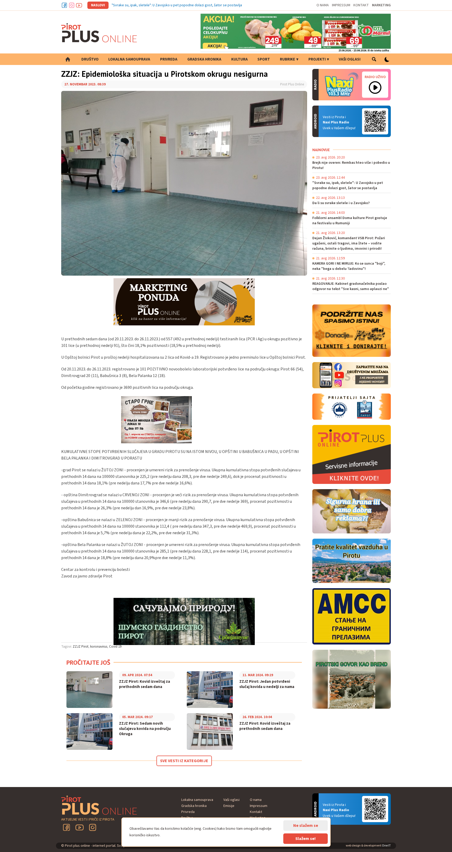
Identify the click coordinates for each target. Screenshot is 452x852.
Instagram (72, 5)
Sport (263, 59)
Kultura (239, 59)
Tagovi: (66, 646)
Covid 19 (115, 646)
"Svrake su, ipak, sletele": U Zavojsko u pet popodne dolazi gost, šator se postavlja (177, 5)
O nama (323, 5)
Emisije (228, 806)
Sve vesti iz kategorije (184, 761)
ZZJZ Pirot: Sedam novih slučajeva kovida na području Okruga (145, 729)
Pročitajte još (88, 662)
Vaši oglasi (349, 59)
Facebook (64, 5)
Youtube (79, 5)
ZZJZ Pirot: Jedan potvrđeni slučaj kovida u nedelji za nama (266, 684)
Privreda (168, 59)
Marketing (381, 5)
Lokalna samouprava (129, 59)
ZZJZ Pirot (80, 646)
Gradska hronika (204, 59)
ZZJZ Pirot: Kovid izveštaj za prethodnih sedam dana (144, 684)
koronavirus (98, 646)
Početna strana (68, 59)
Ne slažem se (305, 825)
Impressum (341, 5)
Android (375, 121)
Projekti (317, 59)
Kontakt (361, 5)
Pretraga (374, 59)
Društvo (90, 59)
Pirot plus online (99, 33)
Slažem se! (305, 839)
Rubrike (287, 59)
